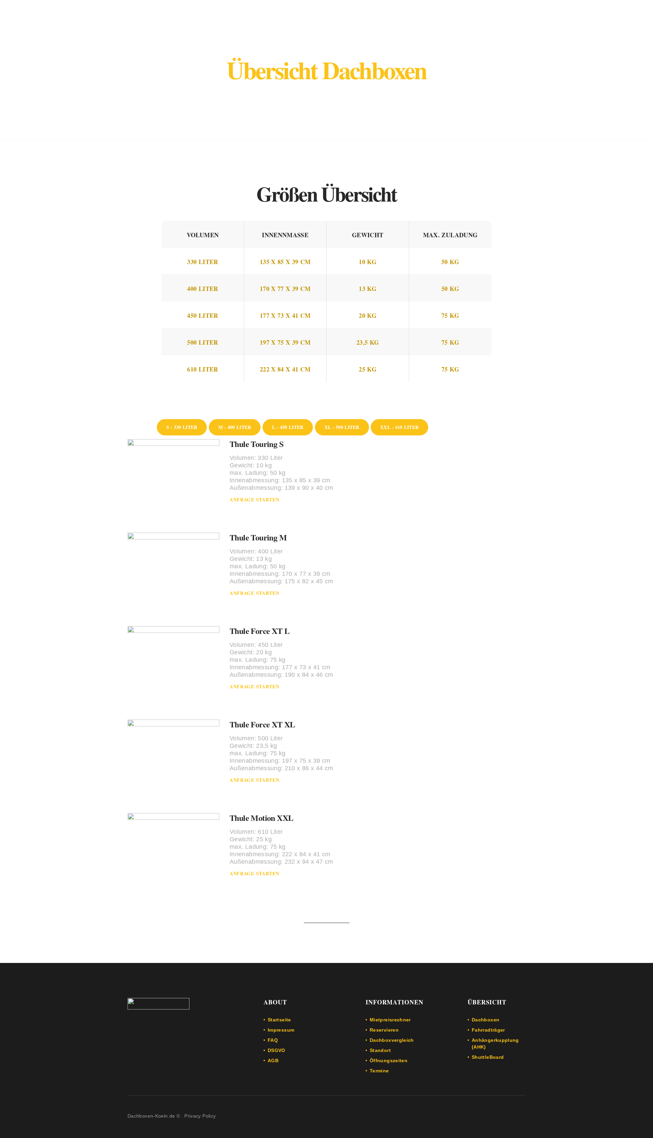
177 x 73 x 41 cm (285, 315)
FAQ (273, 1040)
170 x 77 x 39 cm (285, 288)
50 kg (450, 261)
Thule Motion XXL (261, 818)
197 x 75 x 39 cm (285, 342)
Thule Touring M (258, 537)
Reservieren (384, 1030)
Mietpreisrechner (390, 1019)
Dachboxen (485, 1019)
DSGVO (276, 1050)
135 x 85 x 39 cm (285, 261)
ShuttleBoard (488, 1057)
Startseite (279, 1019)
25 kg (367, 369)
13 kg (367, 288)
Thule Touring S (256, 444)
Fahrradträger (488, 1030)
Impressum (281, 1030)
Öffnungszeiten (388, 1060)
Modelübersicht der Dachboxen (326, 93)
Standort (380, 1050)
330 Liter (202, 261)
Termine (379, 1070)
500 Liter (202, 342)
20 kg (367, 315)
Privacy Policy (200, 1116)
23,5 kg (367, 342)
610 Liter (202, 369)
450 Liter (202, 315)
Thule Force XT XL (262, 724)
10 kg (367, 261)
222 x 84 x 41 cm (285, 369)
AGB (273, 1060)
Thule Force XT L (259, 631)
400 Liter (202, 288)
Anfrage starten (255, 499)
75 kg (450, 315)
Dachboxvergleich (392, 1040)
